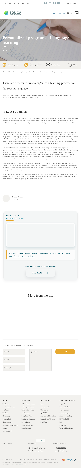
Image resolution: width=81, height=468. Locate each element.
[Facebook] (45, 3)
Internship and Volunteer (47, 419)
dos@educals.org (61, 451)
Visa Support (44, 410)
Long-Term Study (27, 416)
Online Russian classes (28, 404)
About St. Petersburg (65, 416)
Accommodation (45, 407)
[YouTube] (50, 3)
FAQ (60, 422)
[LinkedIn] (58, 3)
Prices (42, 404)
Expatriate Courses (27, 425)
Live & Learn (26, 422)
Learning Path (7, 419)
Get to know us (64, 410)
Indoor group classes (28, 407)
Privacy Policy (23, 464)
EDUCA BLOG (64, 419)
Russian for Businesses (28, 419)
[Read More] (35, 312)
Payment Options (64, 407)
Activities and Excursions (48, 416)
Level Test (43, 422)
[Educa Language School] (12, 12)
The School (6, 404)
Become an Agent (64, 413)
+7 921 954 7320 (70, 3)
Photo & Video (7, 422)
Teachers (5, 413)
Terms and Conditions (66, 428)
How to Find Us (7, 431)
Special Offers (44, 413)
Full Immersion (26, 413)
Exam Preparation (27, 428)
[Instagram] (54, 3)
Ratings (5, 428)
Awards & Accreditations (10, 425)
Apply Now (62, 404)
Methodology (6, 416)
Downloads (62, 425)
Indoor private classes (28, 410)
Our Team (6, 410)
